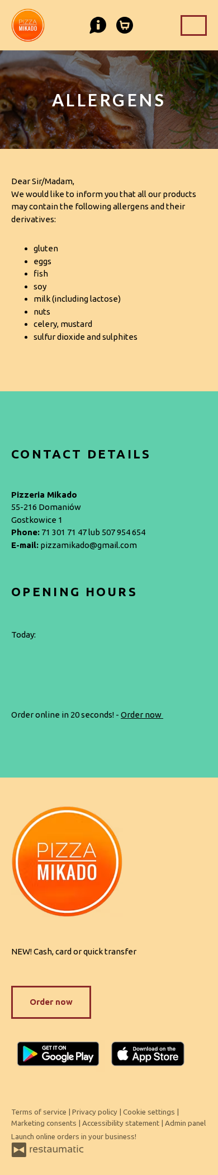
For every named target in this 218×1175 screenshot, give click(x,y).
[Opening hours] (68, 635)
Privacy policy (95, 1112)
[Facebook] (16, 664)
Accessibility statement (121, 1123)
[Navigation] (194, 25)
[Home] (109, 861)
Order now (142, 714)
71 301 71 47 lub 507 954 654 (93, 532)
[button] (96, 22)
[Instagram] (45, 664)
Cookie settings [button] (150, 1112)
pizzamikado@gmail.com (88, 545)
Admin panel (185, 1123)
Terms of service (39, 1112)
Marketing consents (44, 1123)
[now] (52, 635)
